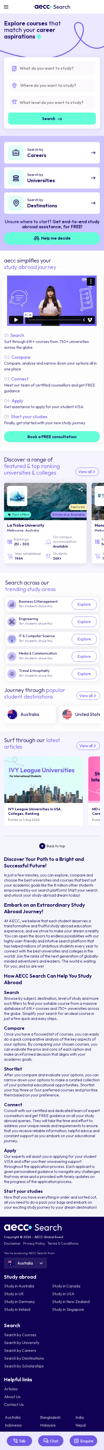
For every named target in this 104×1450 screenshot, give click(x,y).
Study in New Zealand (71, 1301)
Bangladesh (50, 1417)
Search (49, 118)
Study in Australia (19, 1285)
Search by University (21, 1342)
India (80, 1417)
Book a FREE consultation (52, 436)
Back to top (56, 846)
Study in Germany (19, 1301)
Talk (22, 1440)
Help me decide (55, 238)
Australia (13, 1417)
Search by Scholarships (24, 1365)
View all (85, 471)
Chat (54, 1440)
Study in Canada (66, 1285)
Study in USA (63, 1293)
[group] (30, 714)
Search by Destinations (24, 1358)
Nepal (81, 1425)
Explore (84, 604)
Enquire (86, 1440)
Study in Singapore (68, 1309)
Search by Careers (20, 1350)
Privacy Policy (34, 1243)
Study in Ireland (17, 1309)
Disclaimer (12, 1243)
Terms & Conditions (63, 1243)
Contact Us (14, 1404)
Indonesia (13, 1425)
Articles (11, 1388)
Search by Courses (20, 1334)
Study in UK (14, 1293)
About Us (12, 1396)
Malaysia (48, 1425)
